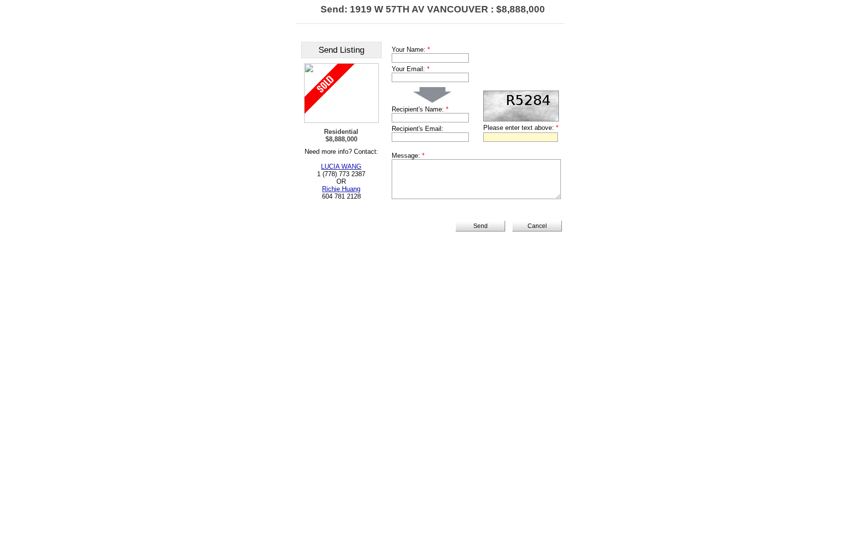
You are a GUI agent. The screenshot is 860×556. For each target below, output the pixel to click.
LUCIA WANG (341, 166)
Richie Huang (341, 189)
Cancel (537, 225)
